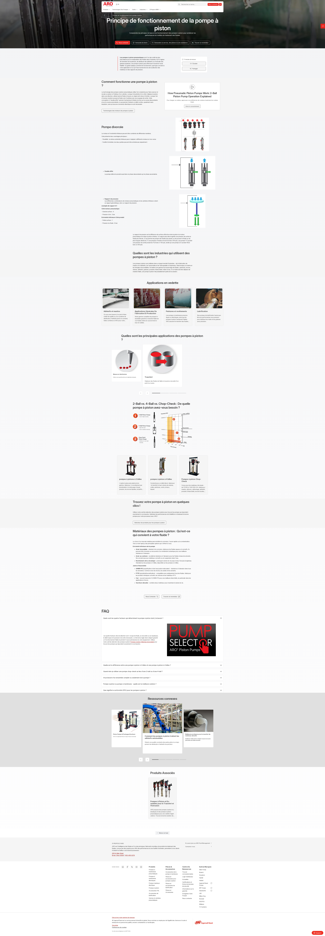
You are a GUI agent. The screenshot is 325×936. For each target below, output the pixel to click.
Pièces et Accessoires (169, 891)
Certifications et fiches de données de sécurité (188, 884)
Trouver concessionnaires (187, 873)
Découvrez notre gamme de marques (123, 917)
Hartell (201, 878)
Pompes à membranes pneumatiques (153, 872)
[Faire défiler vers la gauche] (141, 393)
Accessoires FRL (154, 891)
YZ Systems (203, 907)
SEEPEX (201, 901)
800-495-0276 (130, 855)
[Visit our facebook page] (127, 867)
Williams (201, 904)
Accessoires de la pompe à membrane (172, 873)
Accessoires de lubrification (153, 894)
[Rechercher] (179, 4)
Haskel (201, 880)
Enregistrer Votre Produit (187, 895)
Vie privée (115, 925)
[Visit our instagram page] (141, 867)
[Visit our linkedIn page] (122, 867)
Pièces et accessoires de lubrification (170, 885)
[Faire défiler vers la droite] (147, 393)
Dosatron (202, 875)
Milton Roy (202, 896)
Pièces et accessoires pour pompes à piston (171, 879)
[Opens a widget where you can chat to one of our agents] (317, 933)
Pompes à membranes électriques (152, 878)
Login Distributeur (187, 877)
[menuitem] (106, 9)
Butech (201, 872)
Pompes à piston (154, 888)
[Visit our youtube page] (136, 867)
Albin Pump (202, 869)
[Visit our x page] (132, 867)
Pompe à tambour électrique (154, 884)
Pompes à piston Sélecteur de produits (142, 642)
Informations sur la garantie (188, 890)
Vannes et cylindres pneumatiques (155, 899)
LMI (200, 893)
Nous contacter (187, 898)
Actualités (185, 879)
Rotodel (201, 899)
